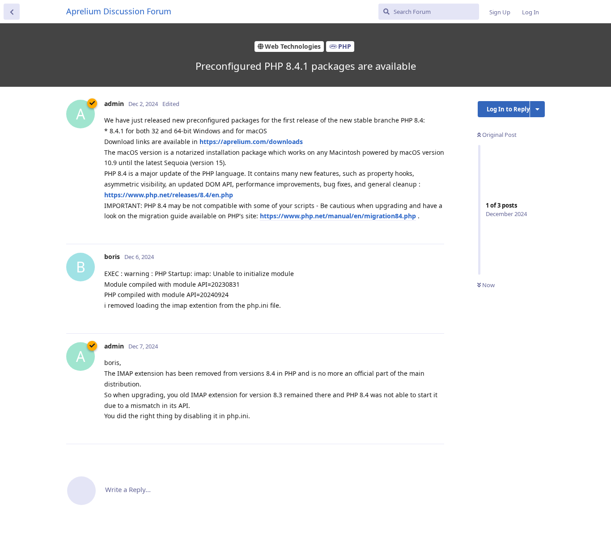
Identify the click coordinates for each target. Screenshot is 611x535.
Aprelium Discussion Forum (118, 11)
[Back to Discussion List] (12, 12)
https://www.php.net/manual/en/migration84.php (338, 216)
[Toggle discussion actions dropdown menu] (537, 109)
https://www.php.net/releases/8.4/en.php (168, 195)
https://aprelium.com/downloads (251, 141)
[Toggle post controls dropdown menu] (436, 227)
